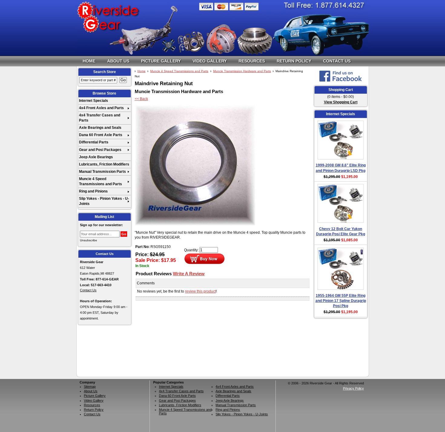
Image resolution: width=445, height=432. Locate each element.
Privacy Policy (353, 388)
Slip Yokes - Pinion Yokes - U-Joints (104, 201)
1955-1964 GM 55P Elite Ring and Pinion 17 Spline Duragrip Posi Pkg (340, 301)
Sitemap (90, 386)
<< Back (141, 99)
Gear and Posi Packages (100, 150)
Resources (252, 61)
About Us (118, 61)
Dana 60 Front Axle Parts (100, 135)
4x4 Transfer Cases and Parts (99, 117)
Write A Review (189, 273)
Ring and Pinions (93, 191)
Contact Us (337, 61)
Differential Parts (93, 142)
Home (89, 61)
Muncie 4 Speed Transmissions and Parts (100, 181)
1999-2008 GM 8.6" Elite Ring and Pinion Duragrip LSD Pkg (341, 167)
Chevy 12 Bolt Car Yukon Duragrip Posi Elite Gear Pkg (340, 231)
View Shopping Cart (341, 102)
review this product (200, 291)
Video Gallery (210, 61)
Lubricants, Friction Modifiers (104, 164)
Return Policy (294, 61)
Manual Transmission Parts (102, 171)
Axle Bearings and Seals (100, 127)
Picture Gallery (161, 61)
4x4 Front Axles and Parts (101, 108)
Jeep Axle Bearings (96, 157)
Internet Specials (93, 100)
